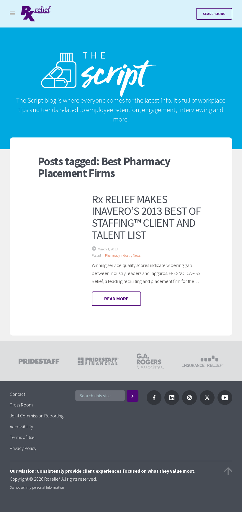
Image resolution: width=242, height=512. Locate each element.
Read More (116, 299)
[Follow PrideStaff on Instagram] (189, 403)
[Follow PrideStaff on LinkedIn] (171, 403)
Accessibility (21, 427)
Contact (17, 394)
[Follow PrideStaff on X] (207, 403)
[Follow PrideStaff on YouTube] (225, 403)
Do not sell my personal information (37, 487)
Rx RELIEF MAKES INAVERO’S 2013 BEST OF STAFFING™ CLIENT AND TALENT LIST (146, 217)
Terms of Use (22, 437)
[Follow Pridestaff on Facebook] (154, 403)
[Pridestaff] (36, 14)
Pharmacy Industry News (122, 255)
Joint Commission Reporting (36, 416)
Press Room (21, 405)
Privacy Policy (23, 448)
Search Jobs (214, 14)
